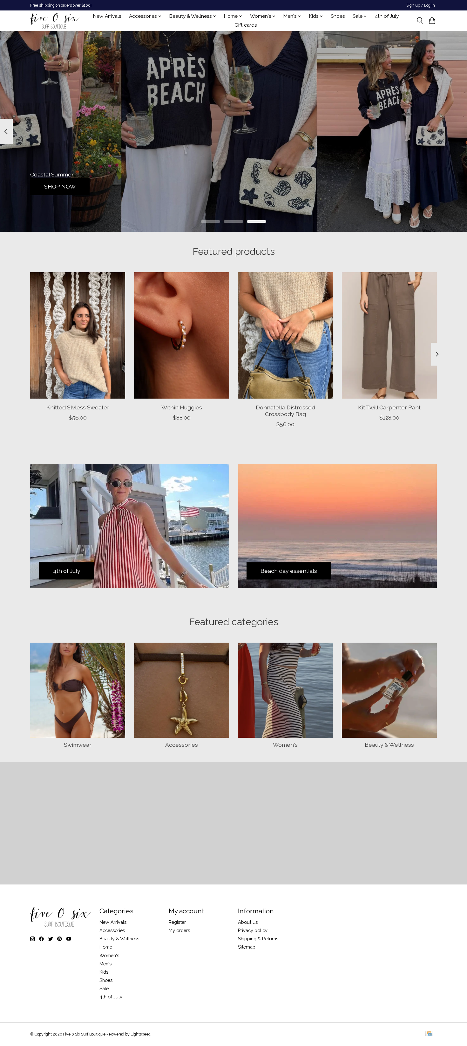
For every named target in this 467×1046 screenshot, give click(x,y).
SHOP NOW (60, 186)
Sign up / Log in (420, 5)
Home (105, 947)
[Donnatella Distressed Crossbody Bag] (285, 335)
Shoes (338, 16)
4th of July (387, 16)
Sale (104, 988)
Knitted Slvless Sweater (77, 407)
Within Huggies (181, 407)
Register (177, 922)
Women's (285, 744)
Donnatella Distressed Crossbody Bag (285, 410)
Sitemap (246, 947)
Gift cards (245, 25)
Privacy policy (252, 930)
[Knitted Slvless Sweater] (77, 335)
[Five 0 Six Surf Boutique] (54, 21)
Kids (103, 972)
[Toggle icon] (419, 20)
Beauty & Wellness (389, 744)
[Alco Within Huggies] (181, 335)
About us (248, 922)
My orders (179, 930)
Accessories (181, 744)
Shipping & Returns (258, 938)
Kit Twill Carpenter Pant (389, 407)
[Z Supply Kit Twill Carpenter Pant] (389, 335)
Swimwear (77, 744)
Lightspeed (141, 1034)
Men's (105, 963)
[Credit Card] (429, 1034)
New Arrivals (107, 16)
